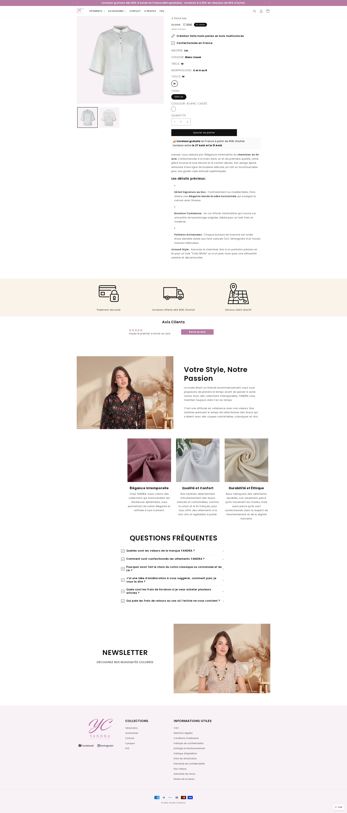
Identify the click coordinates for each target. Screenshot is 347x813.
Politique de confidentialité (188, 743)
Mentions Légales (183, 733)
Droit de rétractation (185, 758)
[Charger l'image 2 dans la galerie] (109, 117)
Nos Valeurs (180, 768)
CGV (176, 727)
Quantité (178, 115)
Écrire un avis (197, 331)
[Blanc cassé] (173, 109)
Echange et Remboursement (189, 748)
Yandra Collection (177, 803)
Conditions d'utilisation (186, 738)
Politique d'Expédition (185, 753)
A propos (130, 743)
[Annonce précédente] (77, 3)
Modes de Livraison (184, 778)
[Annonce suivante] (270, 3)
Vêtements (131, 727)
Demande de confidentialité (189, 763)
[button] (254, 11)
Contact (130, 738)
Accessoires (131, 733)
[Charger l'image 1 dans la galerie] (87, 117)
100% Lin (178, 96)
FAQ (127, 748)
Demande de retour (184, 773)
